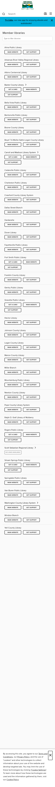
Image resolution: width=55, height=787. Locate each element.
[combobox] (22, 14)
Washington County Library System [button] (20, 503)
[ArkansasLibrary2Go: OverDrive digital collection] (27, 5)
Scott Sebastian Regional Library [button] (19, 448)
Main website (13, 52)
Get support (31, 52)
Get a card (12, 89)
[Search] (3, 14)
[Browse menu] (50, 13)
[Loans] (45, 14)
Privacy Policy (23, 757)
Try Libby (9, 20)
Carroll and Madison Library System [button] (20, 152)
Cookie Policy (13, 779)
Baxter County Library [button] (14, 85)
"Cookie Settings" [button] (38, 770)
